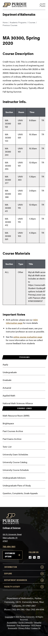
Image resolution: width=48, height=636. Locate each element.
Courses (31, 22)
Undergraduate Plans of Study (17, 485)
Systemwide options (10, 555)
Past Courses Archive (13, 431)
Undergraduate (10, 372)
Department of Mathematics (19, 14)
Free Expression (23, 625)
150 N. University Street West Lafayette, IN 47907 (12, 537)
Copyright (9, 617)
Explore (8, 573)
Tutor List (7, 446)
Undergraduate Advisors (14, 477)
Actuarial (7, 387)
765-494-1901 (9, 546)
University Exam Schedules (15, 454)
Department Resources (15, 580)
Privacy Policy (24, 628)
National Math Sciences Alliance (18, 403)
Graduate (7, 380)
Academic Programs (18, 22)
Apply (5, 364)
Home (5, 22)
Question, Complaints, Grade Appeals (20, 493)
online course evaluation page (27, 336)
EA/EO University (26, 622)
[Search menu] (42, 5)
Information (10, 567)
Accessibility (12, 622)
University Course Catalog (15, 462)
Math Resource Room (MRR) (16, 415)
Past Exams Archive (12, 438)
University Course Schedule (16, 469)
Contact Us (35, 628)
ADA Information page (22, 321)
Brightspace (8, 423)
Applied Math (9, 395)
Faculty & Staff (12, 586)
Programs (24, 357)
